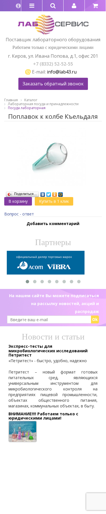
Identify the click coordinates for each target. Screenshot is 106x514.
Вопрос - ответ (19, 214)
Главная (11, 100)
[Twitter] (49, 193)
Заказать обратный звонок (53, 84)
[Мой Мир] (61, 193)
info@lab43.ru (62, 72)
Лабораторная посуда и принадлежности (43, 103)
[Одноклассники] (55, 193)
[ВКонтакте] (43, 193)
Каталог (30, 100)
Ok (95, 319)
